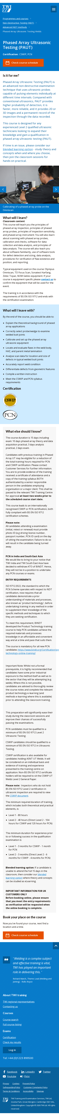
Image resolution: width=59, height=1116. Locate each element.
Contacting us (10, 1006)
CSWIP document (19, 795)
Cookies (15, 1083)
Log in (12, 1050)
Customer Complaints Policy (35, 1087)
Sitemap (40, 1091)
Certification (9, 1037)
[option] (29, 189)
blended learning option (18, 149)
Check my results (12, 1042)
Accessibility (28, 1091)
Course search (10, 1019)
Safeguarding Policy (11, 1087)
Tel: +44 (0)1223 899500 (18, 1058)
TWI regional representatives (19, 1001)
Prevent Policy (29, 1083)
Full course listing (12, 1024)
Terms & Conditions (11, 1091)
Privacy (6, 1083)
